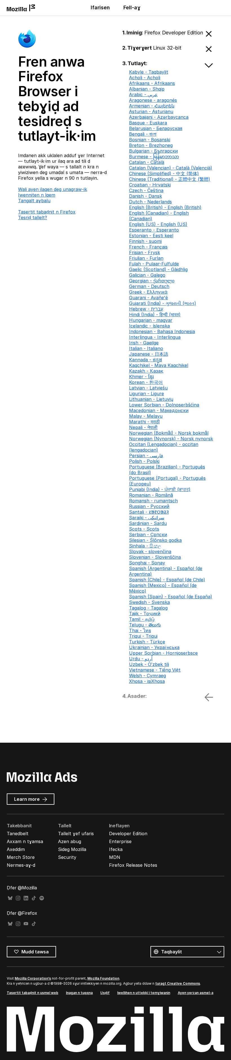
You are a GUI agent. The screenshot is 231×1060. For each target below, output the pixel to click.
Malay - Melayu (146, 416)
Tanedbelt (17, 833)
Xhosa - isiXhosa (147, 681)
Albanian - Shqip (147, 89)
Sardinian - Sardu (148, 523)
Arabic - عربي (143, 94)
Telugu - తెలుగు (145, 625)
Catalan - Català (146, 162)
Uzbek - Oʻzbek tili (149, 664)
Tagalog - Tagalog (148, 608)
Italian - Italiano (146, 348)
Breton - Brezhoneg (151, 145)
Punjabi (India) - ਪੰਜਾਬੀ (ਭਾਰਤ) (159, 489)
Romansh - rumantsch (153, 500)
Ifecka (116, 849)
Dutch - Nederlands (150, 201)
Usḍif (105, 993)
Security (67, 857)
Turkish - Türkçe (147, 642)
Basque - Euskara (148, 123)
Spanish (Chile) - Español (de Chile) (167, 579)
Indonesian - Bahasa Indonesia (162, 331)
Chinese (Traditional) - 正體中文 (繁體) (169, 179)
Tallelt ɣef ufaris (76, 833)
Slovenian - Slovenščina (155, 557)
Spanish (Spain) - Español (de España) (170, 596)
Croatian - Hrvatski (150, 185)
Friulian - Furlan (146, 258)
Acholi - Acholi (144, 77)
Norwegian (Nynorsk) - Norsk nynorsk (171, 438)
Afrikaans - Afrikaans (152, 83)
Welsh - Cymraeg (147, 675)
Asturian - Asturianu (151, 111)
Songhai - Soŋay (147, 563)
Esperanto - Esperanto (154, 230)
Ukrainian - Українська (154, 647)
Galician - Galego (147, 275)
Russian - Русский (149, 506)
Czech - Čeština (146, 190)
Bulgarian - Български (153, 151)
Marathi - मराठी (144, 422)
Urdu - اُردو (140, 658)
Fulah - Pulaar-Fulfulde (154, 264)
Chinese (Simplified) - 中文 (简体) (164, 173)
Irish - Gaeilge (144, 343)
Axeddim (16, 849)
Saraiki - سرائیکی (146, 517)
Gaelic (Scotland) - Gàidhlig (158, 269)
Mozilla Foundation (103, 978)
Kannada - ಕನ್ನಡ (145, 359)
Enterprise (120, 841)
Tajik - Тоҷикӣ (144, 613)
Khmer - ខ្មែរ (141, 376)
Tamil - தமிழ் (142, 619)
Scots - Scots (144, 529)
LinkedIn (26, 898)
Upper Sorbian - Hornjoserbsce (163, 653)
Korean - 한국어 (146, 382)
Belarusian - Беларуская (155, 128)
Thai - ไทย (140, 630)
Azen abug (69, 841)
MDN (114, 857)
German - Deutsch (149, 286)
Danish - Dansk (145, 196)
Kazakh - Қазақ (146, 371)
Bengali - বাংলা (142, 134)
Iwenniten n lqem (36, 195)
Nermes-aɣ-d (21, 865)
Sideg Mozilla (72, 849)
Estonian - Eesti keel (151, 235)
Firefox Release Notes (133, 865)
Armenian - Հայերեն (151, 106)
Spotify (41, 898)
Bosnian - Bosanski (149, 139)
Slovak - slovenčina (150, 551)
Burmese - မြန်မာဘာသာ (154, 156)
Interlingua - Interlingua (155, 337)
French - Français (148, 247)
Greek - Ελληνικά (148, 292)
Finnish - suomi (145, 241)
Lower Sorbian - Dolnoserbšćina (164, 405)
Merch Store (21, 857)
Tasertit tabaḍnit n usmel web (32, 993)
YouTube (26, 923)
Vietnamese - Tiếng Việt (155, 670)
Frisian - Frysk (144, 252)
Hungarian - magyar (150, 320)
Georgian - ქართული (151, 280)
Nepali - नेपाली (143, 427)
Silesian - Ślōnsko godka (155, 540)
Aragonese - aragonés (153, 100)
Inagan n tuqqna (79, 993)
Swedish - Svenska (149, 602)
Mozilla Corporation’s (33, 978)
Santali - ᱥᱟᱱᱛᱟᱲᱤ (149, 512)
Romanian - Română (151, 495)
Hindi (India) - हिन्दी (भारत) (155, 314)
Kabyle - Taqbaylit (148, 72)
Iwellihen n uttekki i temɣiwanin (143, 993)
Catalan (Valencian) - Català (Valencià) (170, 168)
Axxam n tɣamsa (25, 841)
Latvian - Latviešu (148, 388)
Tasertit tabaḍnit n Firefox (46, 212)
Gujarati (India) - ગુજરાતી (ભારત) (162, 303)
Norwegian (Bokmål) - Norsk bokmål (168, 433)
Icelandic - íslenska (149, 326)
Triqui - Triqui (143, 636)
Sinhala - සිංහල (145, 546)
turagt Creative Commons (177, 983)
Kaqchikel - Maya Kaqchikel (158, 365)
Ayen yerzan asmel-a (195, 993)
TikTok (33, 898)
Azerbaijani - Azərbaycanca (158, 117)
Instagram (18, 898)
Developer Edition (128, 833)
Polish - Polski (144, 461)
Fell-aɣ (132, 7)
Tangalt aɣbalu (34, 200)
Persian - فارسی (146, 455)
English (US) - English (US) (158, 224)
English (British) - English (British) (165, 207)
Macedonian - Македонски (158, 410)
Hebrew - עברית (146, 309)
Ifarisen (100, 7)
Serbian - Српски (148, 534)
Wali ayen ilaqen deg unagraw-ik (52, 189)
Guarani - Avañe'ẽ (148, 297)
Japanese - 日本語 (148, 354)
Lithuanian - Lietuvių (151, 399)
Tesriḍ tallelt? (32, 217)
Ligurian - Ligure (146, 393)
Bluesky (10, 898)
